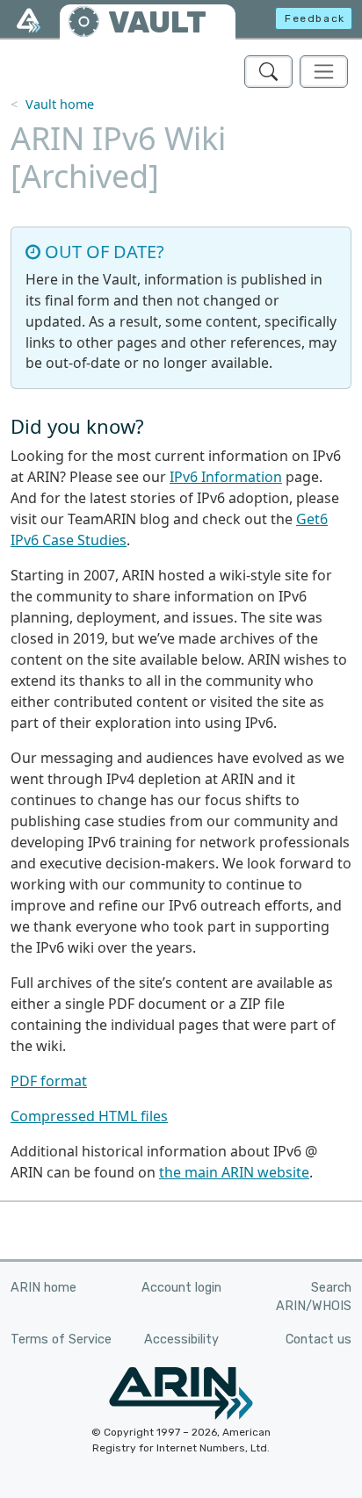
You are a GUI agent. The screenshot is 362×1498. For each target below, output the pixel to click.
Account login (181, 1287)
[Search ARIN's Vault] (268, 71)
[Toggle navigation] (324, 71)
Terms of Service (61, 1339)
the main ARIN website (234, 1172)
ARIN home (43, 1287)
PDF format (49, 1081)
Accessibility (181, 1339)
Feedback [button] (315, 18)
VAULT (157, 22)
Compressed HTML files (89, 1116)
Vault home (59, 104)
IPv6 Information (226, 476)
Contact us (318, 1339)
